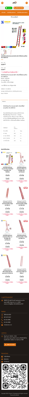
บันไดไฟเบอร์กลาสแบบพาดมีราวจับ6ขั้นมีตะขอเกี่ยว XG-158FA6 (7, 170)
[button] (2, 3)
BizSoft (17, 395)
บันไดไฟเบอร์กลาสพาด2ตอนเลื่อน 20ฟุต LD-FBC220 (21, 203)
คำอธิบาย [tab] (4, 101)
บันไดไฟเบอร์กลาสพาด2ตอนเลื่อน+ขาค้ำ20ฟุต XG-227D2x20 (21, 170)
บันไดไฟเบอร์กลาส (11, 12)
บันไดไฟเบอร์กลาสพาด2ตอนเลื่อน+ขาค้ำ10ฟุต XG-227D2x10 (7, 238)
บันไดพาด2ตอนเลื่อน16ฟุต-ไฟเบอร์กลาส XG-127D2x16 (7, 271)
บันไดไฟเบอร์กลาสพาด (22, 12)
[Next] (25, 34)
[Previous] (3, 34)
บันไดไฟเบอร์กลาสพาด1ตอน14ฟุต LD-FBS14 (21, 271)
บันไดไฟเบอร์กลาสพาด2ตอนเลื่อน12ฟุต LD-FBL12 (7, 203)
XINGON (6, 93)
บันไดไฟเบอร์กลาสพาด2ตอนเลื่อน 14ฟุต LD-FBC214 (21, 237)
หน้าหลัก (3, 12)
